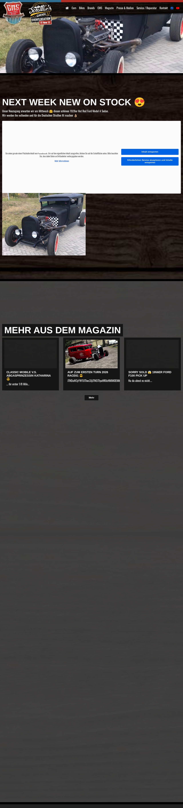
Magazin (109, 8)
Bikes (82, 8)
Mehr (91, 397)
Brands (91, 8)
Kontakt (164, 8)
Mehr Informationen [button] (62, 161)
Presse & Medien (125, 8)
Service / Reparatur (147, 8)
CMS (100, 8)
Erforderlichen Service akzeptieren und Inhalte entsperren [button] (150, 161)
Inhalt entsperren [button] (150, 152)
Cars (74, 8)
